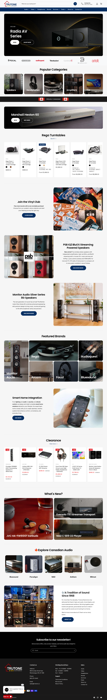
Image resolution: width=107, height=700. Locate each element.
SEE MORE (27, 120)
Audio (82, 668)
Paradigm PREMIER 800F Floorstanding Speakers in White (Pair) (11, 469)
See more (18, 418)
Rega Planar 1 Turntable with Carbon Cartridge (11, 162)
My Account (58, 681)
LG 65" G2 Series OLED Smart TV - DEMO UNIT (77, 468)
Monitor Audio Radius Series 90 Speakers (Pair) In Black (95, 468)
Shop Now (27, 42)
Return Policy (59, 683)
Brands (83, 675)
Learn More (29, 215)
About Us (67, 619)
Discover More (78, 268)
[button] (101, 4)
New (14, 42)
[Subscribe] (74, 650)
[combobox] (48, 4)
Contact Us (84, 684)
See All (53, 138)
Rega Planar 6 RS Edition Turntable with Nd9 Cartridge (61, 162)
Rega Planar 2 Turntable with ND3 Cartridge (26, 162)
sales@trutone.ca (35, 683)
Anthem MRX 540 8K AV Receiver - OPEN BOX (27, 468)
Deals (82, 680)
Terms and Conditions (61, 679)
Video (82, 671)
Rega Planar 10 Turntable (92, 162)
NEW (15, 120)
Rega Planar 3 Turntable (42, 162)
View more (52, 444)
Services (83, 678)
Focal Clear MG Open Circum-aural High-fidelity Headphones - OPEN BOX (62, 469)
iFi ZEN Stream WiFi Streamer (43, 467)
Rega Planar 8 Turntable (75, 162)
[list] (53, 566)
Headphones (84, 673)
